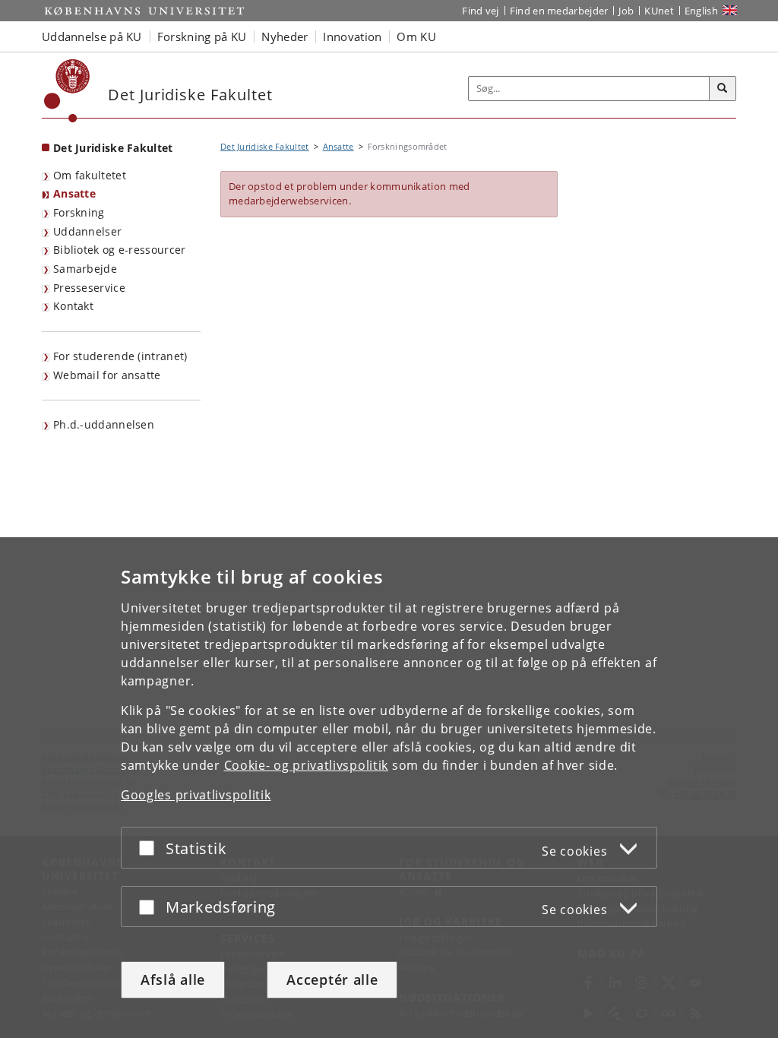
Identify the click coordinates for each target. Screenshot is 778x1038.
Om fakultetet (89, 175)
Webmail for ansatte (107, 375)
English (701, 10)
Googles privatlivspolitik (196, 794)
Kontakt (73, 306)
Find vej (480, 10)
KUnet (659, 10)
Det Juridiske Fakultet (113, 148)
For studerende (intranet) (120, 356)
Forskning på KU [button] (202, 36)
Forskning (79, 212)
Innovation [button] (352, 36)
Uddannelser (87, 231)
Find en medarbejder (559, 10)
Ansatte (74, 193)
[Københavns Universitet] (67, 90)
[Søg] (722, 89)
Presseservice (89, 287)
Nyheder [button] (284, 36)
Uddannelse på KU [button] (92, 36)
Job (626, 10)
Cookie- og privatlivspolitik (306, 765)
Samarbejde (85, 268)
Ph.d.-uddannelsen (103, 424)
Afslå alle (173, 979)
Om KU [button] (416, 36)
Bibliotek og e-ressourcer (119, 249)
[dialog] (389, 787)
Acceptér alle (332, 979)
